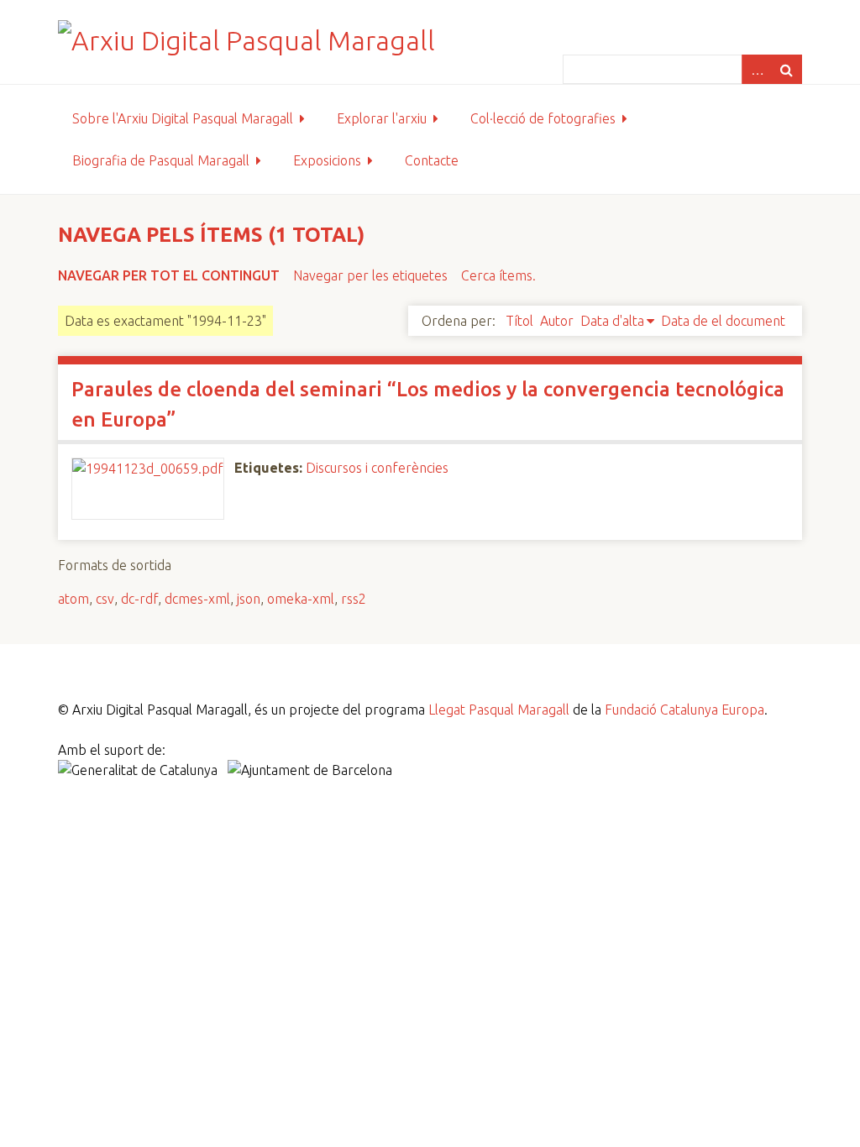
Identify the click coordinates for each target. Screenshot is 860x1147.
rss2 (353, 598)
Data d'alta (612, 320)
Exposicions (327, 160)
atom (73, 598)
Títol (519, 320)
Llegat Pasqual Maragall (498, 709)
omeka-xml (300, 598)
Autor (557, 320)
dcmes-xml (197, 598)
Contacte (432, 160)
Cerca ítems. (498, 275)
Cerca (787, 69)
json (248, 598)
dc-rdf (139, 598)
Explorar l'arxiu (382, 118)
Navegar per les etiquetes (370, 275)
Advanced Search (757, 69)
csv (105, 598)
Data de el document (723, 320)
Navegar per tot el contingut (169, 275)
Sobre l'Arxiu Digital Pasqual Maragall (182, 118)
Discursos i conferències (377, 467)
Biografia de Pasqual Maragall (160, 160)
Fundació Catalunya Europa (684, 709)
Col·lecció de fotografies (543, 118)
